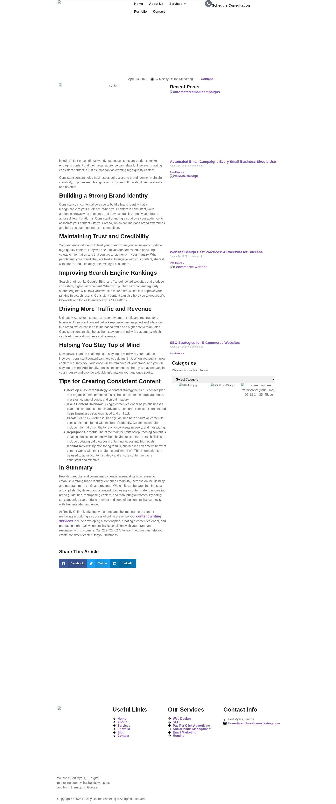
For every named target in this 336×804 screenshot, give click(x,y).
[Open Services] (184, 4)
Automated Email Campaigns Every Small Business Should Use (223, 162)
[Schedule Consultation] (208, 3)
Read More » (177, 172)
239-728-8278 (223, 14)
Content (207, 79)
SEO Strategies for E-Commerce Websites (205, 343)
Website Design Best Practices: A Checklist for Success (216, 252)
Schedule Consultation (231, 5)
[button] (73, 563)
